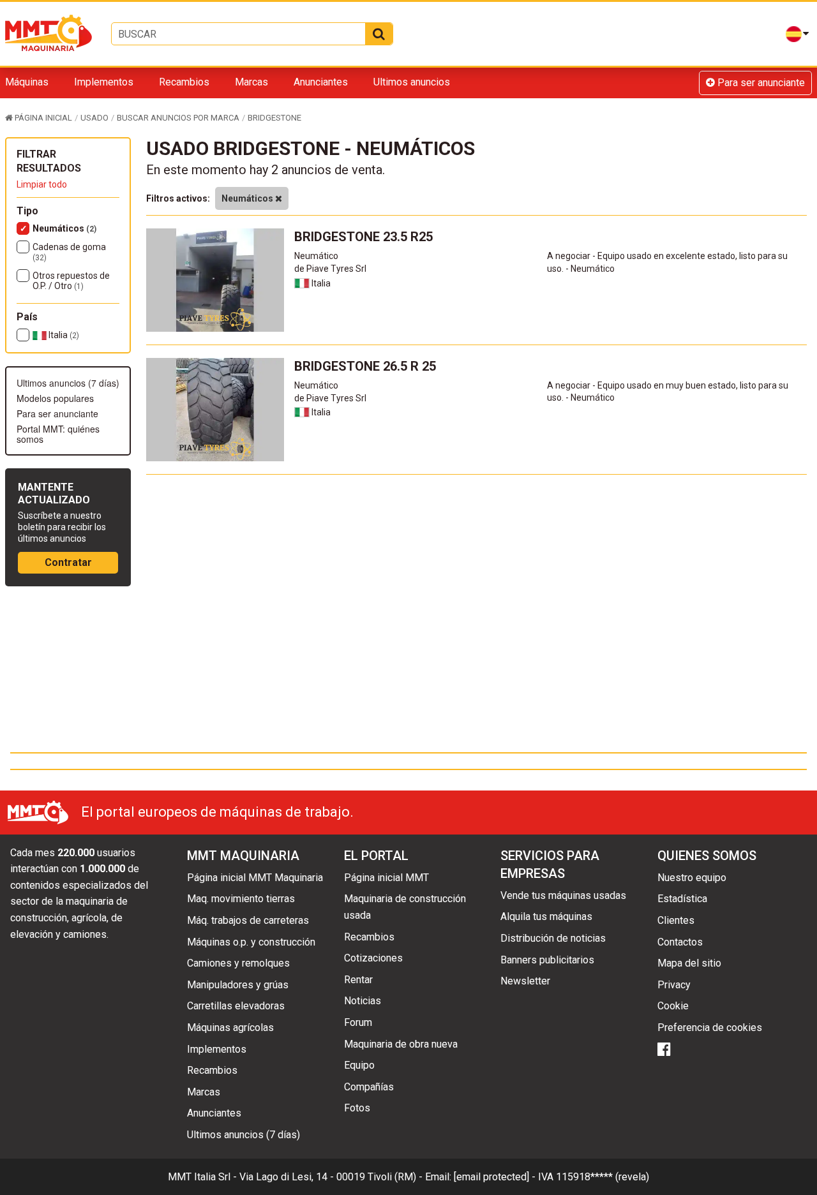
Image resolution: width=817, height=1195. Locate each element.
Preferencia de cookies (709, 1027)
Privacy (674, 985)
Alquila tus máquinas (546, 916)
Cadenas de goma (69, 252)
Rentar (358, 980)
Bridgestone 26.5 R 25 (365, 366)
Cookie (673, 1006)
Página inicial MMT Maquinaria (255, 878)
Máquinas (27, 82)
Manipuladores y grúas (238, 985)
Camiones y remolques (238, 963)
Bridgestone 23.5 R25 (363, 236)
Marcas (251, 82)
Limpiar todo (42, 184)
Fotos (357, 1108)
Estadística (682, 899)
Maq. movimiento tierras (241, 899)
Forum (358, 1022)
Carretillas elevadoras (236, 1006)
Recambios (184, 82)
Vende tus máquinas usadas (563, 895)
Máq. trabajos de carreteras (248, 920)
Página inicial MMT (386, 878)
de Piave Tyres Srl (330, 268)
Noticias (362, 1001)
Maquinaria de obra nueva (401, 1044)
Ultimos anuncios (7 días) (68, 382)
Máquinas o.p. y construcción (251, 942)
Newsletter (525, 981)
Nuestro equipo (691, 878)
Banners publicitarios (547, 960)
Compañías (369, 1087)
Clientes (675, 920)
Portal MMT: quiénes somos (58, 433)
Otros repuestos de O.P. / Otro (71, 281)
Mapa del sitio (689, 963)
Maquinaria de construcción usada (405, 907)
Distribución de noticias (553, 938)
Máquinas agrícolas (230, 1027)
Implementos (103, 82)
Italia (63, 335)
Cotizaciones (373, 958)
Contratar (68, 562)
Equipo (359, 1065)
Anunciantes (321, 82)
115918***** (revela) (602, 1177)
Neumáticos (64, 228)
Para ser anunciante (760, 83)
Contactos (680, 942)
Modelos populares (55, 398)
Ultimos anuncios (411, 82)
